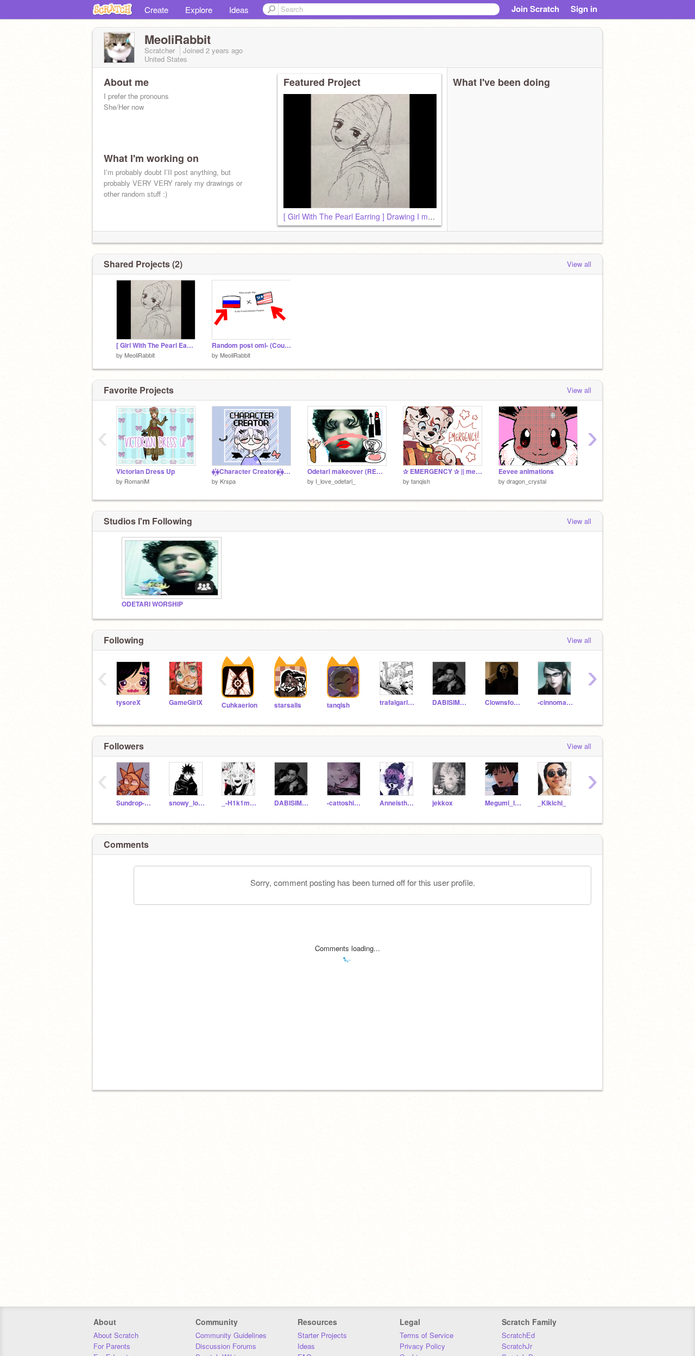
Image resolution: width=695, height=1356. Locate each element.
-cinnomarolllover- (556, 702)
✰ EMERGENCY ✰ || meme (442, 471)
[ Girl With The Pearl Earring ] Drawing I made (362, 216)
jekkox (442, 803)
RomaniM (136, 481)
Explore (198, 9)
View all (579, 264)
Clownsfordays (503, 702)
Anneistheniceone (398, 803)
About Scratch (115, 1335)
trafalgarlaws (398, 702)
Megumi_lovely (503, 803)
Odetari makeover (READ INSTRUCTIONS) (347, 471)
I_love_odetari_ (335, 481)
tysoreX (128, 702)
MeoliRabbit (139, 355)
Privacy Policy (422, 1346)
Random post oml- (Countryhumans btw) (251, 345)
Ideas (239, 9)
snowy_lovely (187, 803)
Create (156, 9)
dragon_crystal (526, 481)
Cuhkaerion (239, 705)
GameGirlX (186, 702)
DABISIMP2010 (450, 702)
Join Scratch (535, 9)
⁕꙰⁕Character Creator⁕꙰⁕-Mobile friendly (251, 471)
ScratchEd (518, 1335)
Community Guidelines (231, 1335)
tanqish (420, 481)
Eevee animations (526, 471)
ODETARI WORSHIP (152, 604)
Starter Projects (322, 1335)
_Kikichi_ (552, 803)
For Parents (111, 1346)
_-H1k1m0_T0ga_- (240, 803)
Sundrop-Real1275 (134, 803)
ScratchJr (517, 1346)
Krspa (228, 481)
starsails (287, 705)
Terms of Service (426, 1335)
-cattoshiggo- (345, 803)
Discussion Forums (225, 1346)
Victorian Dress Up (145, 471)
